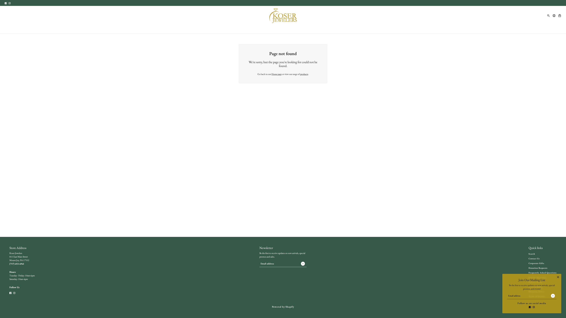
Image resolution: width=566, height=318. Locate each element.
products (304, 74)
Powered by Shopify (283, 306)
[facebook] (6, 3)
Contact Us (534, 258)
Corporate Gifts (536, 263)
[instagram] (9, 3)
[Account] (554, 15)
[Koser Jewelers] (283, 15)
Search (532, 253)
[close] (558, 277)
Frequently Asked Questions (543, 272)
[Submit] (553, 296)
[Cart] (559, 15)
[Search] (548, 15)
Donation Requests (538, 268)
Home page (277, 74)
